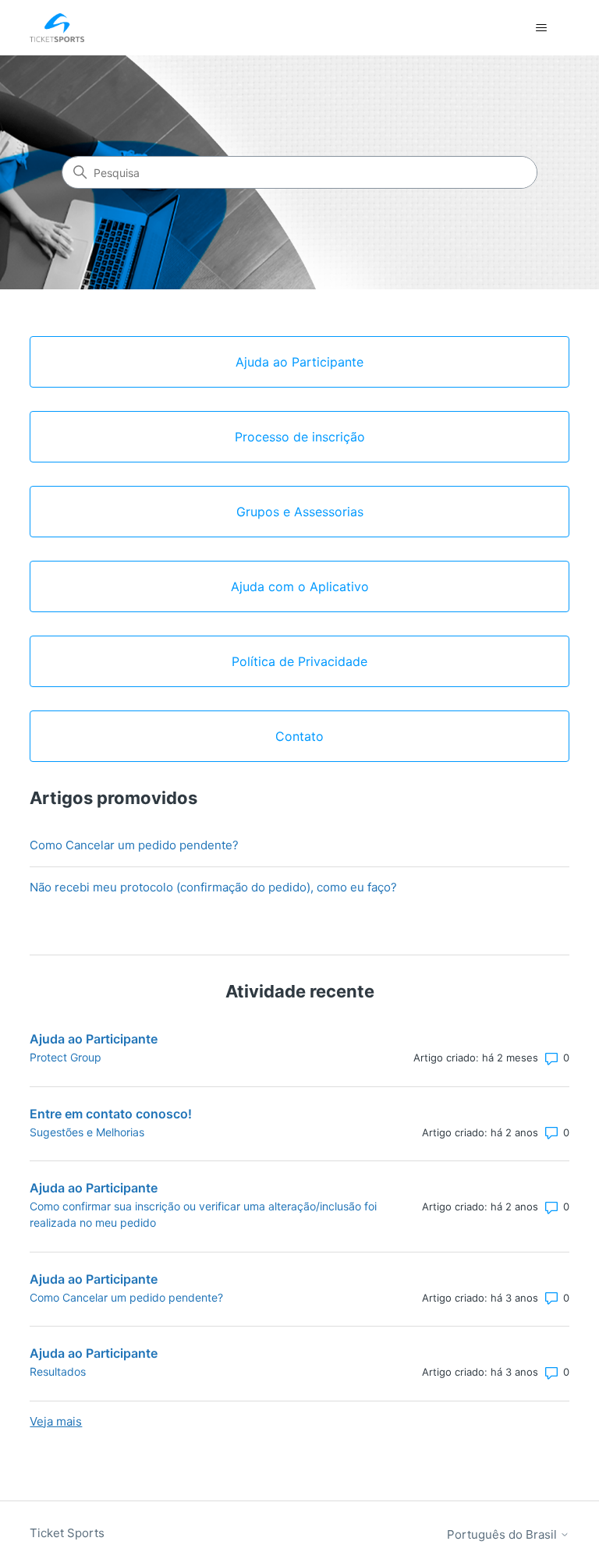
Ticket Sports (67, 1532)
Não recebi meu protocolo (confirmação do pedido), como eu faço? (213, 887)
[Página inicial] (57, 27)
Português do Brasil (503, 1534)
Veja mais (56, 1421)
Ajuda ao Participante (94, 1039)
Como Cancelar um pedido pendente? (134, 845)
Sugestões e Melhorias (87, 1132)
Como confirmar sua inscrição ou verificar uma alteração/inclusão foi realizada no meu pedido (203, 1214)
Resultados (58, 1371)
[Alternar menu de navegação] (541, 28)
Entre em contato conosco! (111, 1113)
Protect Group (65, 1057)
